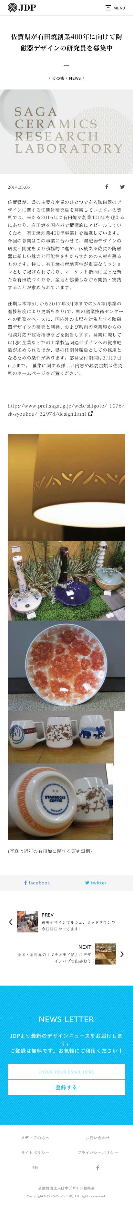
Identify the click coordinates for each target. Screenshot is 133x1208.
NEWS (75, 78)
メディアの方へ (35, 1138)
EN (35, 1167)
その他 (58, 78)
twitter (98, 883)
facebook (38, 883)
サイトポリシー (35, 1153)
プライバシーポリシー (97, 1153)
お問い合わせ (98, 1138)
